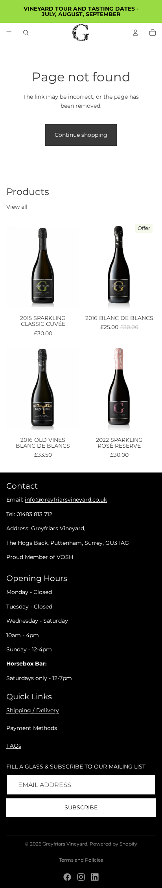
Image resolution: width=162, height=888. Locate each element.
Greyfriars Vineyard (64, 844)
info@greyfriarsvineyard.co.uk (66, 500)
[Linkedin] (94, 877)
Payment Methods (31, 728)
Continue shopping (81, 134)
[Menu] (9, 33)
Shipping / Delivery (32, 710)
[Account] (135, 32)
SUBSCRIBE (81, 807)
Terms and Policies (81, 860)
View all (17, 206)
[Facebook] (67, 877)
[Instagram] (81, 877)
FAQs (13, 745)
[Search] (26, 32)
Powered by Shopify (113, 844)
